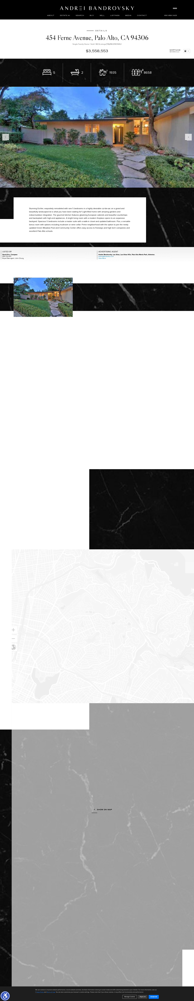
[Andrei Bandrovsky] (97, 8)
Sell (102, 15)
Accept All (153, 997)
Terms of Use (51, 992)
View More (102, 258)
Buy (92, 15)
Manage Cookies (129, 997)
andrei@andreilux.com (106, 256)
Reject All (143, 997)
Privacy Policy (39, 992)
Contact (142, 15)
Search (80, 15)
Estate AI (65, 15)
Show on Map (104, 810)
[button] (5, 996)
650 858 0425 (170, 15)
